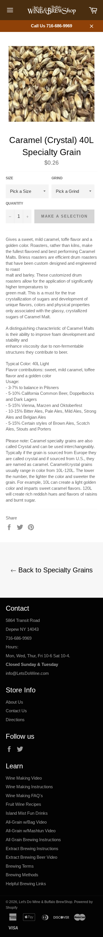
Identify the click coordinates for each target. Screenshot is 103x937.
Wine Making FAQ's (24, 795)
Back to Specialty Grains (54, 570)
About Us (14, 702)
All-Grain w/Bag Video (26, 822)
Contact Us (16, 710)
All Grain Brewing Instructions (33, 839)
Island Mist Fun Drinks (27, 813)
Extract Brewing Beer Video (31, 857)
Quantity (14, 203)
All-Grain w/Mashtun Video (31, 830)
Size (9, 178)
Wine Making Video (24, 778)
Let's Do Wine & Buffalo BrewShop (45, 902)
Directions (15, 719)
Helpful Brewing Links (26, 883)
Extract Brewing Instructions (32, 848)
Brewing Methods (22, 874)
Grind (57, 178)
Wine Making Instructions (29, 786)
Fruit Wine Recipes (23, 804)
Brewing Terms (20, 866)
